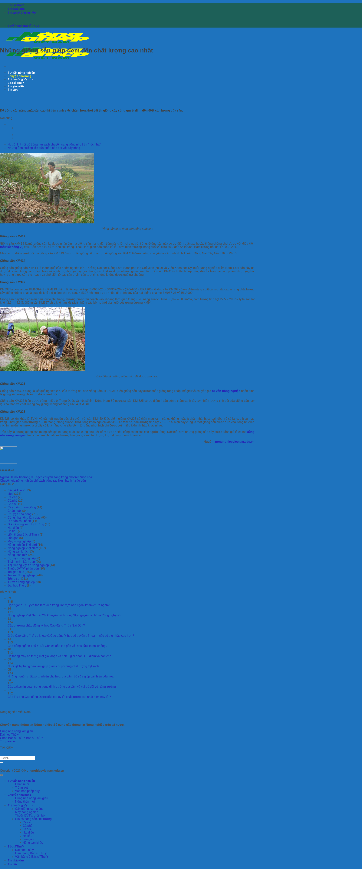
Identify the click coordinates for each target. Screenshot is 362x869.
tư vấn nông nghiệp (226, 391)
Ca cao (12, 497)
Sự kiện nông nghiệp (22, 558)
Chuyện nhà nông (19, 76)
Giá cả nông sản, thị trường (26, 524)
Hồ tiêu (12, 531)
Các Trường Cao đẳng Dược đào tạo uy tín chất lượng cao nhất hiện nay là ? (59, 696)
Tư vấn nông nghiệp (21, 72)
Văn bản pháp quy (27, 791)
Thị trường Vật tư (20, 79)
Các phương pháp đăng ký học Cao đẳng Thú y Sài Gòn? (46, 625)
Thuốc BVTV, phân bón (23, 568)
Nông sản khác (18, 551)
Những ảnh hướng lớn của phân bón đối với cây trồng (44, 147)
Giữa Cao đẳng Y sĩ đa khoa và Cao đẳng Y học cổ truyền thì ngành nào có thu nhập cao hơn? (71, 635)
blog (10, 493)
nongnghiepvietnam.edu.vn (235, 441)
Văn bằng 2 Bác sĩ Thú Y (31, 856)
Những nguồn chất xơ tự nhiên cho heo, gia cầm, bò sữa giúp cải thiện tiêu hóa (61, 676)
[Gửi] (1, 762)
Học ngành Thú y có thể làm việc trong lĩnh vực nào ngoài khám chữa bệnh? (59, 605)
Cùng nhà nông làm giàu (24, 517)
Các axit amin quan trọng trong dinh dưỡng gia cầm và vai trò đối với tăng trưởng (62, 686)
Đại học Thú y (17, 585)
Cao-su (12, 504)
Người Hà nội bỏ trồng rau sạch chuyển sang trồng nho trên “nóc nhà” (54, 144)
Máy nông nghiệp (19, 541)
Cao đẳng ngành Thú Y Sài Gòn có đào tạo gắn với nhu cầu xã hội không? (57, 645)
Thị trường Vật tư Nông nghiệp (28, 565)
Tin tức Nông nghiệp (22, 12)
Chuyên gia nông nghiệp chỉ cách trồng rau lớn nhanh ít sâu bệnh (43, 480)
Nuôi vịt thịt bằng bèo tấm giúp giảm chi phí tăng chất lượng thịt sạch (53, 666)
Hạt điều (13, 527)
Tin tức (13, 89)
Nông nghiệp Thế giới (22, 544)
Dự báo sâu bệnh (19, 521)
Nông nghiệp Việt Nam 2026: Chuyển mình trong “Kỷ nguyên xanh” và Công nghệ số (64, 615)
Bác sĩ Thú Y (16, 5)
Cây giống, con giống (22, 507)
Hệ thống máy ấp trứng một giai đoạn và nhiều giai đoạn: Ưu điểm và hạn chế (59, 656)
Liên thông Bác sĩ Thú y (23, 534)
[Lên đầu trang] (1, 775)
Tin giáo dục (16, 8)
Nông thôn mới (18, 554)
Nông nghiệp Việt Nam (23, 548)
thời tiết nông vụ (11, 247)
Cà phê (12, 500)
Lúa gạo (13, 538)
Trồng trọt (14, 578)
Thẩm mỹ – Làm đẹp (21, 561)
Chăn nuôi (14, 510)
